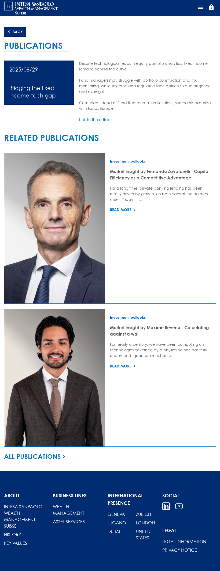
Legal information (184, 541)
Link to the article (95, 119)
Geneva (116, 514)
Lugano (117, 522)
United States (143, 534)
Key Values (15, 543)
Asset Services (69, 521)
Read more (120, 209)
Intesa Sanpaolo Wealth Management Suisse (23, 516)
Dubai (114, 531)
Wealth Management (68, 510)
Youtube (179, 506)
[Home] (31, 8)
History (12, 534)
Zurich (143, 514)
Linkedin (166, 506)
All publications (32, 456)
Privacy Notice (179, 550)
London (145, 522)
